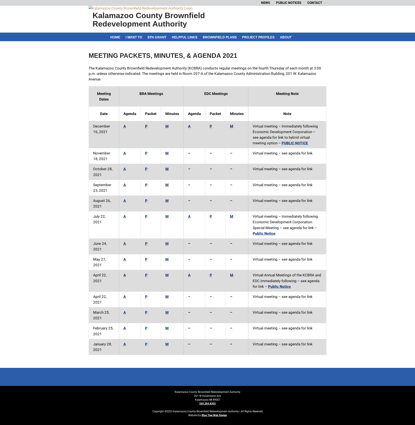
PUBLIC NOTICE (295, 143)
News (265, 3)
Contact (314, 3)
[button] (298, 37)
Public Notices (288, 3)
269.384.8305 (207, 403)
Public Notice (264, 233)
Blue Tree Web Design (214, 415)
